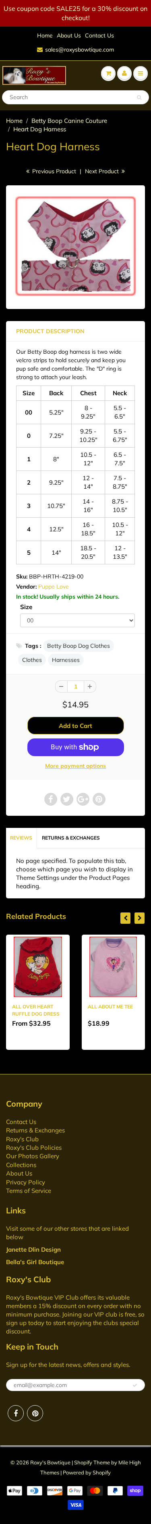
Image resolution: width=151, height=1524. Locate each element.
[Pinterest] (35, 1413)
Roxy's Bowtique (50, 1462)
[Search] (139, 97)
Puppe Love (53, 586)
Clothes (32, 660)
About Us (69, 35)
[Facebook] (16, 1413)
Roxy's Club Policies (34, 1147)
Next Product (102, 171)
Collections (21, 1165)
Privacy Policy (25, 1182)
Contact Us (99, 35)
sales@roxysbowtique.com (79, 49)
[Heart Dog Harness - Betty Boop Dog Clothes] (75, 246)
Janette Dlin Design (33, 1249)
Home (45, 35)
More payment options (75, 765)
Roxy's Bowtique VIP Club (42, 1297)
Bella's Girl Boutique (35, 1262)
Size (26, 607)
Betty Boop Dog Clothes (78, 645)
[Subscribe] (135, 1385)
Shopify (83, 1462)
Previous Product (53, 171)
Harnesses (66, 660)
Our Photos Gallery (32, 1156)
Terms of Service (28, 1190)
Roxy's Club (22, 1139)
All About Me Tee (110, 1007)
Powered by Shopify (87, 1472)
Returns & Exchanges (71, 838)
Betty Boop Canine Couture (69, 120)
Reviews (21, 838)
